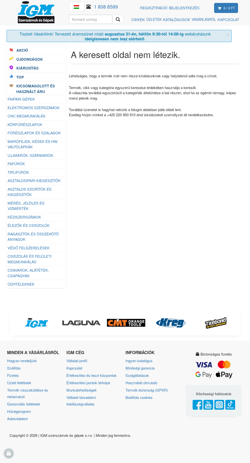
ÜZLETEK (154, 19)
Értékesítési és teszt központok (91, 375)
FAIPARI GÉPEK (21, 99)
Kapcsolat (74, 367)
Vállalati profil (76, 360)
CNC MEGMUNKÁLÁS (26, 115)
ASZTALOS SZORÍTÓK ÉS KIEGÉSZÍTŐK (30, 191)
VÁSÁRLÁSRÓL (204, 19)
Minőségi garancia (140, 367)
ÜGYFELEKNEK (21, 284)
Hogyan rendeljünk (22, 360)
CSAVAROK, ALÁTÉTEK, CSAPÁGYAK (28, 272)
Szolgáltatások (137, 375)
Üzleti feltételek (19, 382)
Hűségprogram (19, 411)
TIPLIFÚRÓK (18, 172)
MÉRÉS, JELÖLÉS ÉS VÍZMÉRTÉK (26, 205)
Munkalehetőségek (81, 390)
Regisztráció (153, 7)
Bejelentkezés (184, 7)
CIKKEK (138, 19)
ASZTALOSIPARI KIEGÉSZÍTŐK (34, 180)
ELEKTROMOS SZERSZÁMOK (34, 107)
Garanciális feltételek (23, 403)
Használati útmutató (141, 382)
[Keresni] (118, 19)
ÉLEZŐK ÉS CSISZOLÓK (29, 225)
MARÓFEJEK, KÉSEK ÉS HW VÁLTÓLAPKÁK (32, 144)
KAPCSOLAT (228, 19)
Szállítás (14, 367)
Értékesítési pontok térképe (88, 382)
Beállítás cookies (139, 397)
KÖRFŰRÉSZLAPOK (25, 124)
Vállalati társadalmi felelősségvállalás (81, 400)
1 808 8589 (106, 6)
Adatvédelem (17, 418)
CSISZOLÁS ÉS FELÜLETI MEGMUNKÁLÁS (30, 259)
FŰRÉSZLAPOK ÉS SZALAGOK (34, 132)
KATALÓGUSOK (176, 19)
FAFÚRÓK (16, 163)
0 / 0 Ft (229, 8)
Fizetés (13, 375)
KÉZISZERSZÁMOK (24, 217)
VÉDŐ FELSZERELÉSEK (29, 247)
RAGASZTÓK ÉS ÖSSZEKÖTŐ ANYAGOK (33, 236)
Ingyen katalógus (139, 360)
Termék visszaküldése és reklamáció (27, 393)
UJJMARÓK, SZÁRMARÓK (30, 155)
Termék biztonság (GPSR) (146, 390)
